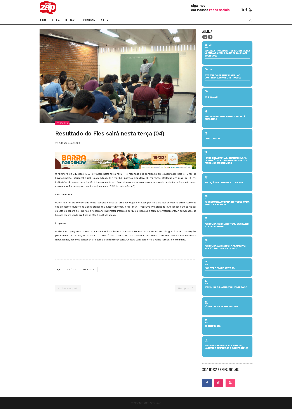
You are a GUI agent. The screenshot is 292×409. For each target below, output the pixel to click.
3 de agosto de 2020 (69, 143)
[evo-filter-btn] (204, 37)
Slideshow (88, 270)
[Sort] (210, 37)
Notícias (71, 270)
